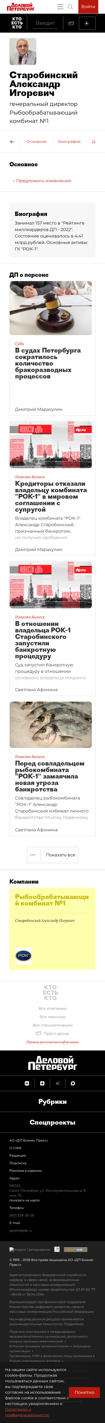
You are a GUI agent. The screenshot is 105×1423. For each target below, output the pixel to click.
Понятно (84, 1392)
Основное (37, 141)
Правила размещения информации (52, 1042)
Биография (69, 141)
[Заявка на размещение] (87, 23)
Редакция (17, 1155)
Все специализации (53, 1025)
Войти (88, 6)
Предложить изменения (43, 180)
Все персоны (52, 1016)
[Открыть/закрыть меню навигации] (60, 7)
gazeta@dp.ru (20, 1230)
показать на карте (24, 1200)
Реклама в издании (25, 1171)
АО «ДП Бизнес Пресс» (28, 1140)
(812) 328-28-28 (21, 1215)
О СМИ (15, 1148)
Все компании (52, 1008)
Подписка (17, 1163)
